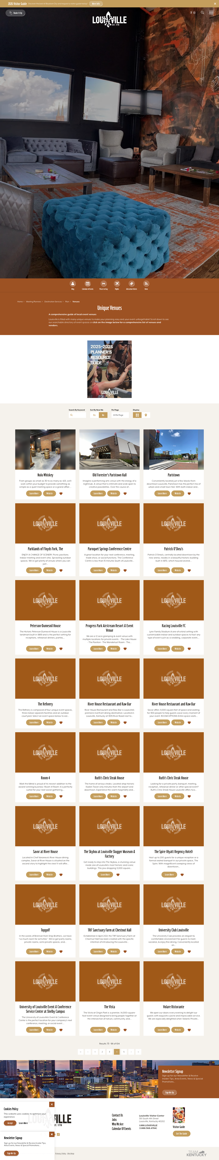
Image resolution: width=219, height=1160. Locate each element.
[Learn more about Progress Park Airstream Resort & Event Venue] (109, 600)
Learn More (34, 493)
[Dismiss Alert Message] (215, 3)
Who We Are (117, 1124)
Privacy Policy (60, 1153)
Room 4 (45, 777)
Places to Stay (103, 289)
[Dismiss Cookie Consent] (51, 1104)
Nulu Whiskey (45, 475)
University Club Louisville (174, 930)
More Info (96, 3)
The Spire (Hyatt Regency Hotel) (173, 851)
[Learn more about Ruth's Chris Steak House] (109, 752)
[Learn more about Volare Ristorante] (173, 981)
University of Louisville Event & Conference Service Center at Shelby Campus (45, 1009)
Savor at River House (45, 851)
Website (50, 493)
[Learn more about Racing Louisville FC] (173, 600)
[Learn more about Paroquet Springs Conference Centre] (109, 523)
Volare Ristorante (173, 1006)
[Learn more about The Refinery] (45, 678)
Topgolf (45, 930)
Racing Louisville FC (174, 625)
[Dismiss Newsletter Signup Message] (51, 1134)
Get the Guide (181, 1133)
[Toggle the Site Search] (202, 12)
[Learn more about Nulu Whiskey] (45, 449)
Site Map (70, 1153)
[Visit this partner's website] (197, 1153)
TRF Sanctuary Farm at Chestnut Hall (109, 930)
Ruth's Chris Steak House (109, 777)
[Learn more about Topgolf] (45, 904)
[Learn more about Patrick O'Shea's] (173, 523)
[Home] (109, 19)
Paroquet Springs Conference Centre (109, 548)
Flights (117, 289)
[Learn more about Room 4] (45, 752)
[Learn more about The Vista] (109, 981)
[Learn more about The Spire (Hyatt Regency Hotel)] (173, 826)
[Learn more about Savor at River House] (45, 826)
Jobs (114, 1120)
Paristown (174, 475)
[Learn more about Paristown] (173, 449)
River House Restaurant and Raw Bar (109, 704)
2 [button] (102, 1052)
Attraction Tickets (131, 289)
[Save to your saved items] (61, 493)
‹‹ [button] (80, 1052)
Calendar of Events (87, 289)
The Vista (109, 1006)
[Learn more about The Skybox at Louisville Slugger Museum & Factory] (109, 826)
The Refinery (45, 704)
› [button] (131, 1052)
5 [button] (123, 1052)
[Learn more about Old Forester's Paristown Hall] (109, 449)
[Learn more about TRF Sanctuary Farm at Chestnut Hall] (109, 904)
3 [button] (109, 1052)
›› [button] (138, 1052)
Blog (72, 289)
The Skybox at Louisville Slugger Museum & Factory (109, 853)
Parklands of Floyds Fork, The (45, 548)
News (146, 289)
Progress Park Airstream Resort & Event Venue (109, 628)
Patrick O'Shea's (173, 548)
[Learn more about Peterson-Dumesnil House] (45, 600)
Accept (10, 1123)
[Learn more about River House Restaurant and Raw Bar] (109, 678)
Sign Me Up (169, 1092)
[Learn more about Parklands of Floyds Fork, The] (45, 523)
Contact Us (117, 1115)
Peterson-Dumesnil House (45, 625)
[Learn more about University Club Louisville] (173, 904)
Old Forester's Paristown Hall (110, 475)
